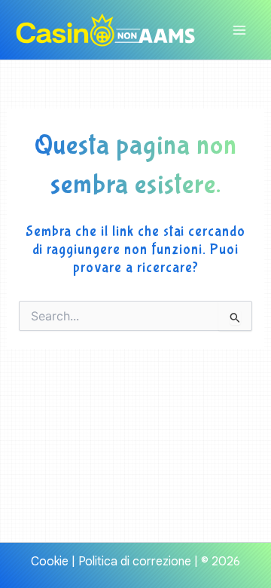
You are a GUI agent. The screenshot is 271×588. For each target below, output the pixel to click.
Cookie (50, 561)
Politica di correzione (134, 561)
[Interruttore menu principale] (239, 30)
